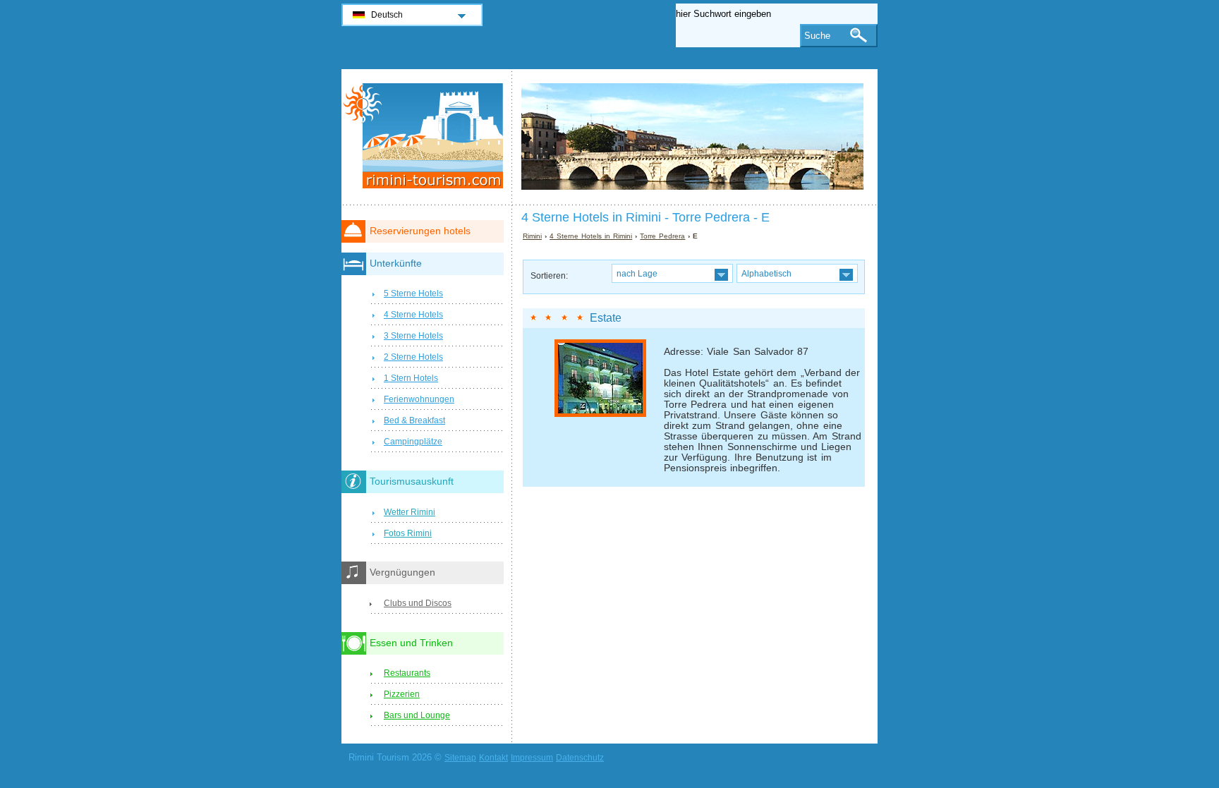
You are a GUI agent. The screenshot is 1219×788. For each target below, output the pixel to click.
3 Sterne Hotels (413, 336)
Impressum (532, 758)
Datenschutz (580, 758)
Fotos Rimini (408, 533)
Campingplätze (413, 442)
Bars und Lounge (417, 715)
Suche (817, 35)
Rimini (532, 236)
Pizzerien (402, 694)
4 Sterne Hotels (413, 315)
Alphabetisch (766, 273)
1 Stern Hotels (411, 378)
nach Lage (637, 273)
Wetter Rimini (409, 512)
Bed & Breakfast (414, 420)
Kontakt (493, 758)
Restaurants (407, 673)
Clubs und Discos (417, 603)
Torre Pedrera (662, 236)
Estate (605, 318)
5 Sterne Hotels (413, 293)
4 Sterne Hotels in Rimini (591, 236)
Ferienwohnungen (419, 399)
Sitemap (460, 758)
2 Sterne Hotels (413, 357)
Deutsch (387, 15)
